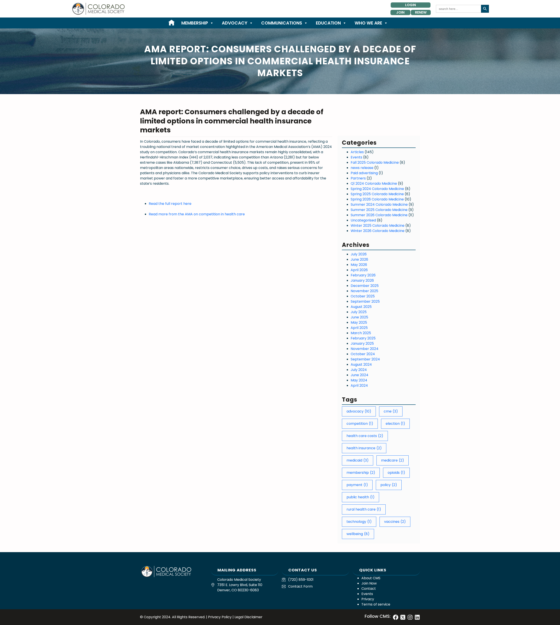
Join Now (369, 583)
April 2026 (359, 269)
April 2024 (359, 385)
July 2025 (359, 311)
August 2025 (361, 306)
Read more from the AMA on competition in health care (197, 214)
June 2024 (359, 374)
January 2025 (362, 343)
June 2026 (359, 259)
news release (362, 167)
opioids (396, 472)
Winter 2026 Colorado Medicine (377, 230)
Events (356, 157)
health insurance (364, 448)
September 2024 (365, 359)
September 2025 (365, 301)
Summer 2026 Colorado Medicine (379, 215)
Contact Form (300, 586)
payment (357, 484)
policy (388, 484)
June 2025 (359, 317)
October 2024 (363, 353)
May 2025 (359, 322)
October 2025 (363, 296)
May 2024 (359, 380)
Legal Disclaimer (248, 617)
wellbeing (357, 533)
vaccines (395, 521)
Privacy (367, 599)
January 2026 (362, 280)
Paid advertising (364, 173)
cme (391, 411)
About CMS (370, 578)
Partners (358, 178)
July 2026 (359, 254)
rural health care (363, 509)
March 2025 (361, 332)
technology (359, 521)
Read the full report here (170, 203)
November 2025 (364, 290)
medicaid (357, 460)
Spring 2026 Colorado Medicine (377, 199)
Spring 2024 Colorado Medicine (377, 188)
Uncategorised (363, 220)
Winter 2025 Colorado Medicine (377, 225)
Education (328, 23)
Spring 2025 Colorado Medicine (377, 194)
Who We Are (368, 23)
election (395, 423)
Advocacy (234, 23)
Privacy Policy (220, 617)
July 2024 (359, 369)
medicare (392, 460)
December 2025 (365, 285)
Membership (194, 23)
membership (360, 472)
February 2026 (363, 275)
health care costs (364, 435)
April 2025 (359, 327)
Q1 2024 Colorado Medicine (374, 183)
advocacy (358, 411)
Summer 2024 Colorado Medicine (379, 204)
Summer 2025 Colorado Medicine (379, 209)
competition (359, 423)
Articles (357, 151)
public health (360, 497)
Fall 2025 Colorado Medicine (375, 162)
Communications (281, 23)
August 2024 (361, 364)
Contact (368, 588)
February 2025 (363, 338)
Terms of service (375, 604)
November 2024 (364, 348)
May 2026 (359, 264)
